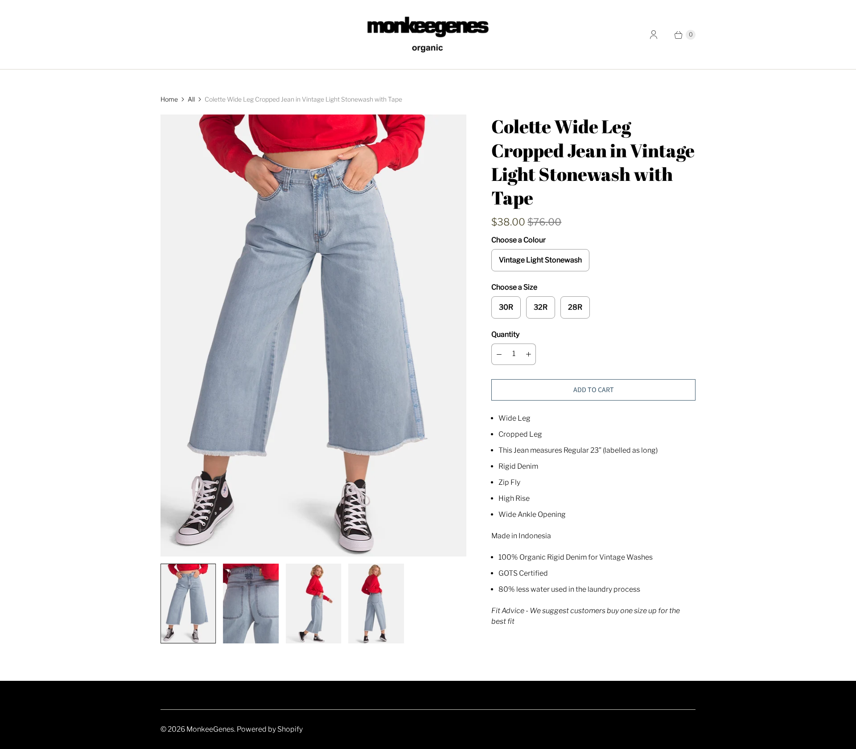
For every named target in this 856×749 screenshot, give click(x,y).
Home (169, 99)
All (191, 99)
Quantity (505, 334)
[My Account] (653, 34)
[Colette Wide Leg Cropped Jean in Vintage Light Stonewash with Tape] (313, 335)
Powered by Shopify (270, 729)
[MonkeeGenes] (428, 34)
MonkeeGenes (210, 729)
